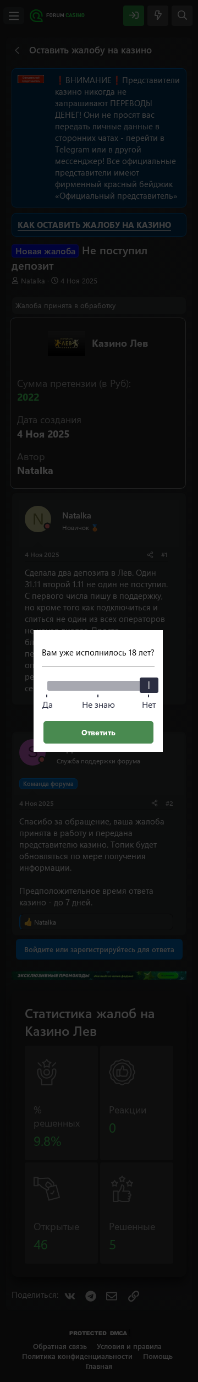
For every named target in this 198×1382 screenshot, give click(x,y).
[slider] (149, 685)
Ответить (98, 732)
